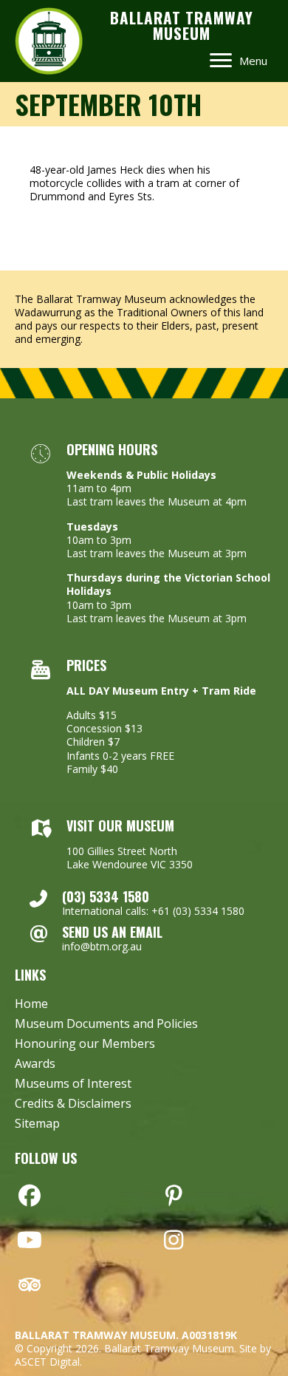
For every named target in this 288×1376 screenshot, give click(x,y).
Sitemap (37, 1124)
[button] (29, 1195)
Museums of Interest (73, 1084)
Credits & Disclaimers (73, 1104)
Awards (35, 1064)
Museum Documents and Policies (106, 1025)
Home (31, 1005)
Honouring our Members (85, 1045)
